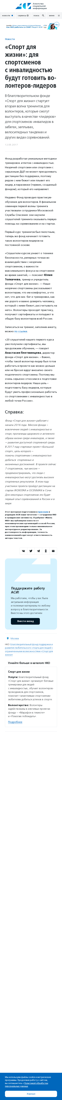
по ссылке (20, 331)
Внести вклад (25, 621)
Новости (10, 39)
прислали (43, 512)
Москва (15, 638)
